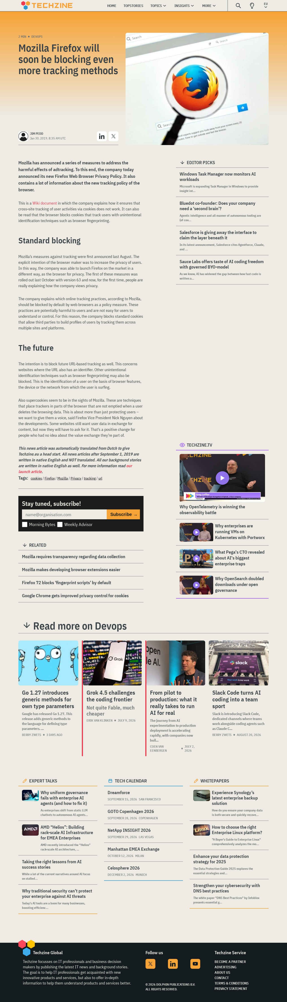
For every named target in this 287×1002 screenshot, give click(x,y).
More (206, 5)
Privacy (76, 478)
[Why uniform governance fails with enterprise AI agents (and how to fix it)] (30, 803)
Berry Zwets (31, 735)
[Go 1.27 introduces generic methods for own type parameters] (48, 663)
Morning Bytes (42, 524)
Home (111, 5)
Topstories (133, 5)
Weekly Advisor (78, 524)
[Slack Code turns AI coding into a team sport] (239, 663)
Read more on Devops (80, 625)
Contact (222, 978)
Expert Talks (43, 781)
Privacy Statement (231, 988)
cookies (36, 478)
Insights (182, 5)
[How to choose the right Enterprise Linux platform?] (201, 835)
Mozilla (62, 478)
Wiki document (45, 203)
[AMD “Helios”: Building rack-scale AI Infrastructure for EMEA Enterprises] (30, 838)
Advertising (225, 967)
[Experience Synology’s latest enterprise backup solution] (201, 803)
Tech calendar (131, 781)
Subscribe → (124, 514)
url (100, 478)
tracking (90, 478)
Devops (37, 37)
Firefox (50, 478)
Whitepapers (214, 781)
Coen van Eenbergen (158, 748)
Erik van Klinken (100, 720)
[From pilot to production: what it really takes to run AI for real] (175, 663)
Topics (156, 5)
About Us (222, 972)
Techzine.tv (199, 445)
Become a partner (230, 961)
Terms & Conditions (232, 983)
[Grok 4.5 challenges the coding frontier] (112, 663)
